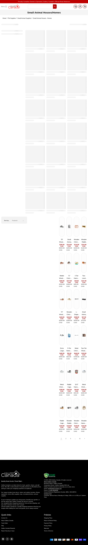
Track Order (4, 523)
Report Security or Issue (7, 531)
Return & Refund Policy (50, 520)
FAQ (2, 525)
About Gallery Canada (7, 520)
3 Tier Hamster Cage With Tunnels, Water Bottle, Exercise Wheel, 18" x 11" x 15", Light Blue (76, 277)
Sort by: (6, 220)
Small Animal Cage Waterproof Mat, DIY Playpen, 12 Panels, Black (84, 313)
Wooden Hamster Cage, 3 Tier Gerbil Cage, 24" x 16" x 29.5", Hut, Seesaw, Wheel (84, 422)
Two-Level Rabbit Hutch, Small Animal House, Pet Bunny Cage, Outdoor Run (83, 277)
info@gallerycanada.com (55, 488)
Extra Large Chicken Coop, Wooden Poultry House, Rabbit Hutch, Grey (61, 349)
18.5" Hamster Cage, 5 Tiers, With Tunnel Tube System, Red (76, 386)
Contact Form (48, 493)
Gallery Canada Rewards (8, 528)
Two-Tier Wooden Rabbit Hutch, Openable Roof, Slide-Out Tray (84, 349)
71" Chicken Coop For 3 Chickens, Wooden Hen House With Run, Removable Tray (69, 277)
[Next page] (84, 438)
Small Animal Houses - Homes (42, 18)
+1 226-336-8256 (53, 490)
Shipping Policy (48, 518)
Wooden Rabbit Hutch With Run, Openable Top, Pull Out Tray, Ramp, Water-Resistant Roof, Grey (69, 422)
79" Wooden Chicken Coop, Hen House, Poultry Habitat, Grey (61, 241)
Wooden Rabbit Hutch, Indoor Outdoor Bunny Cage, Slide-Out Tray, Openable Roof (84, 241)
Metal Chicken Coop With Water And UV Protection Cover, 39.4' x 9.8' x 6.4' (76, 349)
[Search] (55, 6)
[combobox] (42, 6)
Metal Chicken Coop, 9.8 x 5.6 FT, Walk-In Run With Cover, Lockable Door (62, 386)
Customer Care (75, 6)
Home (4, 18)
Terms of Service (48, 531)
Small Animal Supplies (24, 18)
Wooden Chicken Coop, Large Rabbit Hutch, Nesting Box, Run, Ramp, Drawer (69, 313)
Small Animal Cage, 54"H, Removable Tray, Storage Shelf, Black (69, 241)
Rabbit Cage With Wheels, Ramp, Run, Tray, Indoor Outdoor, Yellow (62, 422)
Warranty (46, 528)
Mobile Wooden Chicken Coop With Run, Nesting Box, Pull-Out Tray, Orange (61, 277)
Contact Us (4, 518)
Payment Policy (48, 523)
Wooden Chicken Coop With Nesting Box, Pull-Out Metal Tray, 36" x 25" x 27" (76, 422)
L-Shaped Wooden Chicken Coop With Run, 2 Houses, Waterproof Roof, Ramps (76, 313)
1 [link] (61, 438)
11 (80, 438)
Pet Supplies (12, 18)
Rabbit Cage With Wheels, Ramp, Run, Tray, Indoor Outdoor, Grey (69, 386)
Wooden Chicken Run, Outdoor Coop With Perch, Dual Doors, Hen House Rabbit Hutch (76, 241)
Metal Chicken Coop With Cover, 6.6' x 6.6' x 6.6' (84, 386)
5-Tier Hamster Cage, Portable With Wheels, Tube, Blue (69, 349)
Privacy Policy (47, 525)
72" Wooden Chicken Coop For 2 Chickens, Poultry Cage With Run (61, 313)
